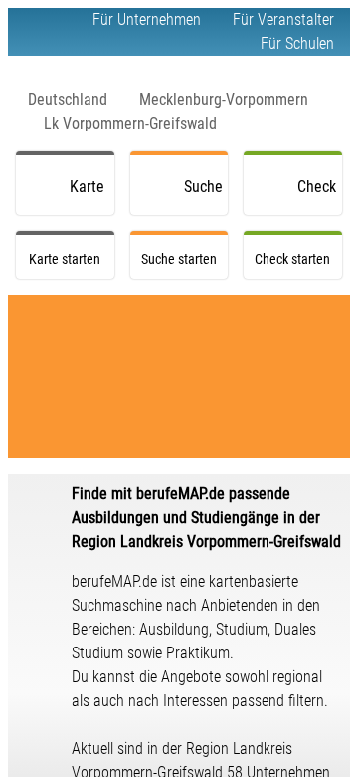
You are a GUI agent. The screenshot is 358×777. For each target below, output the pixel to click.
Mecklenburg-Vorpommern (223, 99)
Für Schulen (297, 43)
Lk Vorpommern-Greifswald (130, 123)
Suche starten (206, 196)
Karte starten (92, 196)
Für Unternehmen (146, 19)
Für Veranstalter (283, 19)
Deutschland (67, 99)
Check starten (319, 196)
